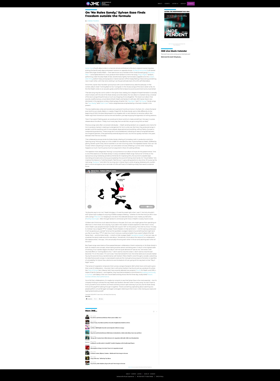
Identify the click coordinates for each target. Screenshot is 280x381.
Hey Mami (131, 101)
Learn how (171, 43)
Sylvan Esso (89, 68)
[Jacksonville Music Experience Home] (92, 3)
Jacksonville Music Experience (125, 376)
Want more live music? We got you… (171, 57)
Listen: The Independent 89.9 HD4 (176, 11)
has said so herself (137, 235)
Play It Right (142, 74)
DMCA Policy (159, 376)
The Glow (97, 217)
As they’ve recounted (140, 70)
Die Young (142, 101)
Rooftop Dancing (92, 219)
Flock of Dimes (93, 270)
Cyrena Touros (93, 21)
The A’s (138, 270)
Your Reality (92, 103)
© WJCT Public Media (145, 376)
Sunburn (96, 162)
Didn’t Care (104, 103)
